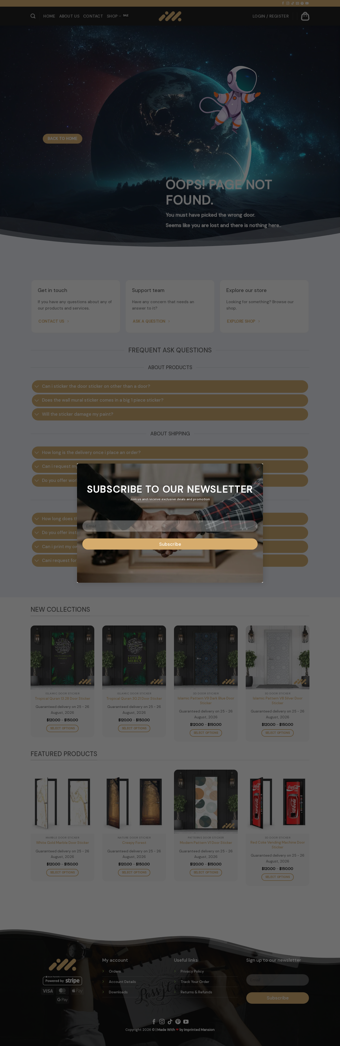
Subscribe (170, 544)
